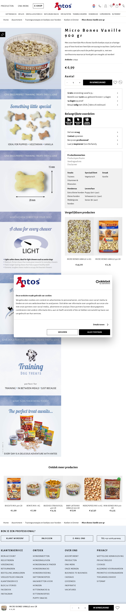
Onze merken (72, 569)
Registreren (7, 560)
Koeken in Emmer (71, 20)
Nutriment (116, 14)
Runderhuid (93, 14)
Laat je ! (82, 144)
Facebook (6, 590)
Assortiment (17, 20)
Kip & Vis (21, 14)
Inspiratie (70, 585)
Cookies (101, 564)
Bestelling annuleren (13, 573)
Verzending (7, 564)
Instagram (6, 594)
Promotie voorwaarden (110, 573)
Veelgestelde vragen (12, 577)
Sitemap (101, 581)
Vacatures (70, 590)
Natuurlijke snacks (51, 14)
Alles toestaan (94, 332)
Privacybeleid (104, 560)
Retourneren (8, 569)
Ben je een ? (78, 140)
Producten (7, 6)
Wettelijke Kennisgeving (110, 556)
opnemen (75, 136)
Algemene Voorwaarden (110, 569)
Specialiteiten (66, 14)
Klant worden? (15, 538)
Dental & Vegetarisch (34, 14)
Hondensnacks (41, 569)
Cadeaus (69, 577)
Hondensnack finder (44, 564)
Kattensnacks (11, 14)
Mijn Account (8, 556)
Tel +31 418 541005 (111, 538)
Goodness (70, 581)
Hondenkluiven (41, 560)
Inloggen (47, 538)
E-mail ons (79, 538)
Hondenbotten (41, 556)
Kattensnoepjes (41, 577)
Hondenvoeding (42, 573)
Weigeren (62, 332)
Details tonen (98, 325)
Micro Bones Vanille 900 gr (93, 20)
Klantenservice (9, 581)
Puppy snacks (40, 598)
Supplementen (105, 14)
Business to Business (76, 573)
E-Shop (38, 6)
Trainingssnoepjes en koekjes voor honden (43, 20)
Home (6, 20)
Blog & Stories (8, 585)
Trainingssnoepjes (80, 14)
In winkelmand (98, 82)
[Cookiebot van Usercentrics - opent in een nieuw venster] (101, 282)
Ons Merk (23, 6)
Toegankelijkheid (106, 577)
